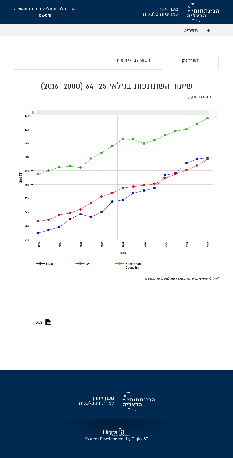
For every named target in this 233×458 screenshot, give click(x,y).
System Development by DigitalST (116, 439)
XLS (39, 322)
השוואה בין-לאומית (133, 60)
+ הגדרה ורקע (199, 97)
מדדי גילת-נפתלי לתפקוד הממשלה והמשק (45, 12)
